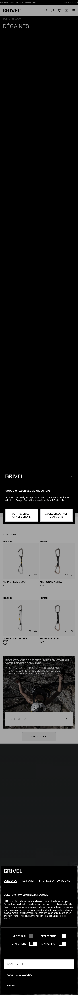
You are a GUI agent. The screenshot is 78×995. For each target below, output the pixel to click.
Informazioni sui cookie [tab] (54, 880)
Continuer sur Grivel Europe (21, 515)
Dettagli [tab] (28, 880)
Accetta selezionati (20, 974)
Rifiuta (11, 985)
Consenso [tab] (10, 880)
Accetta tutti (16, 964)
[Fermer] (71, 476)
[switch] (62, 936)
